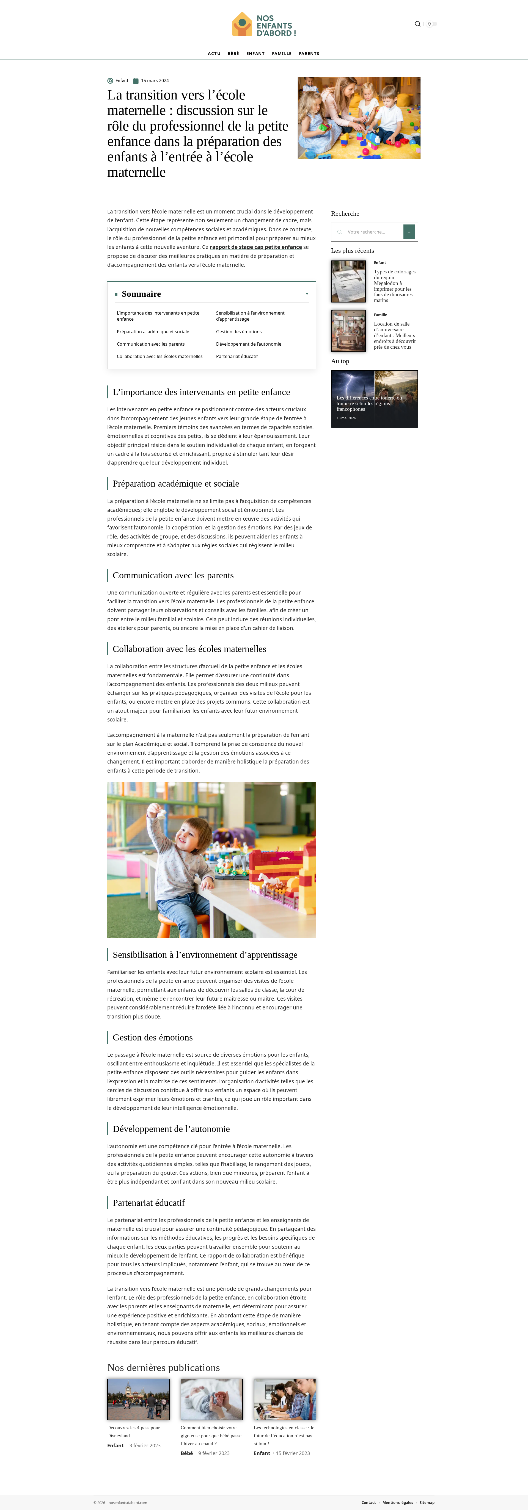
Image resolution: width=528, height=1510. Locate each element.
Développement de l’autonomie (248, 344)
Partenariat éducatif (237, 356)
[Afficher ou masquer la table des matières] (235, 294)
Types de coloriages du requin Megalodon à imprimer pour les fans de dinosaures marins (395, 286)
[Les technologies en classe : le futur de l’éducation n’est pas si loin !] (285, 1399)
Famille (380, 314)
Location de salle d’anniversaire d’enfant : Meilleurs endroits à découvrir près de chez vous (395, 335)
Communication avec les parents (151, 344)
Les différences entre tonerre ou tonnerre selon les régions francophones (369, 403)
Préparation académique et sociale (153, 332)
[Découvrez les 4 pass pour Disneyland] (138, 1399)
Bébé (187, 1453)
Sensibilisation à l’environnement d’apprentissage (250, 316)
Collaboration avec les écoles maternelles (160, 356)
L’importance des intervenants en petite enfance (158, 316)
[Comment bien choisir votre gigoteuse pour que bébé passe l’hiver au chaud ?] (212, 1399)
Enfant (115, 1445)
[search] (417, 24)
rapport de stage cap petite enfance (256, 247)
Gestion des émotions (239, 332)
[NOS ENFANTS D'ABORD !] (264, 23)
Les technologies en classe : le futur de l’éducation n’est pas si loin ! (284, 1435)
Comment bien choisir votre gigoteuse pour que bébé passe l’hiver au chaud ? (211, 1435)
